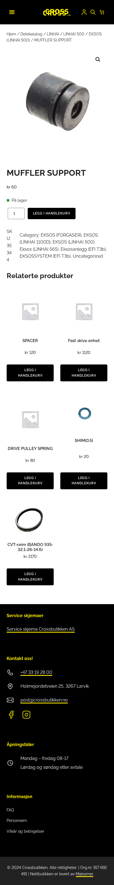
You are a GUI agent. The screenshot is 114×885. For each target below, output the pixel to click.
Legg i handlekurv (51, 213)
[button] (98, 59)
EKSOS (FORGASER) (61, 235)
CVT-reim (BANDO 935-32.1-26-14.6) (30, 547)
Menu (11, 11)
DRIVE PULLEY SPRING (30, 448)
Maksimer (84, 874)
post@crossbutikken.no (44, 700)
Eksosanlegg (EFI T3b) (83, 249)
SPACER (30, 340)
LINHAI (53, 34)
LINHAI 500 (73, 34)
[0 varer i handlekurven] (101, 12)
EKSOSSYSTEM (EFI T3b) (45, 256)
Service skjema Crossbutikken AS (41, 629)
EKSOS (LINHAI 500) (73, 242)
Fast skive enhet (84, 340)
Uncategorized (88, 256)
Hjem (11, 34)
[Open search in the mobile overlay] (93, 12)
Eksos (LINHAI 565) (39, 249)
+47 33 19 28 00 (36, 672)
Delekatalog (31, 34)
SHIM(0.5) (84, 440)
